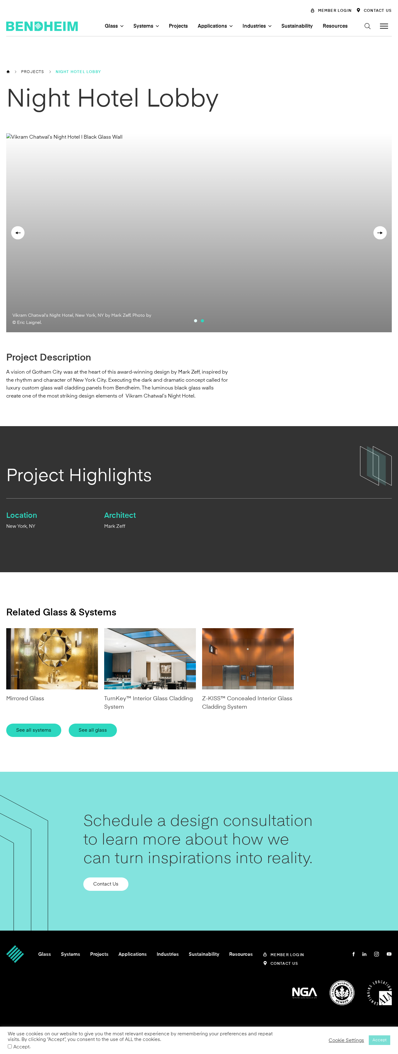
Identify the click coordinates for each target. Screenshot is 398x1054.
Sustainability (297, 26)
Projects (178, 26)
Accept (21, 1046)
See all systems (33, 730)
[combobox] (326, 36)
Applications (212, 26)
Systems (143, 26)
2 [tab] (202, 320)
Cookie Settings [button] (346, 1040)
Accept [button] (379, 1040)
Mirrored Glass (25, 698)
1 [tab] (195, 320)
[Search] (367, 26)
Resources (335, 26)
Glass (111, 26)
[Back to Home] (8, 72)
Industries (254, 26)
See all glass (93, 730)
